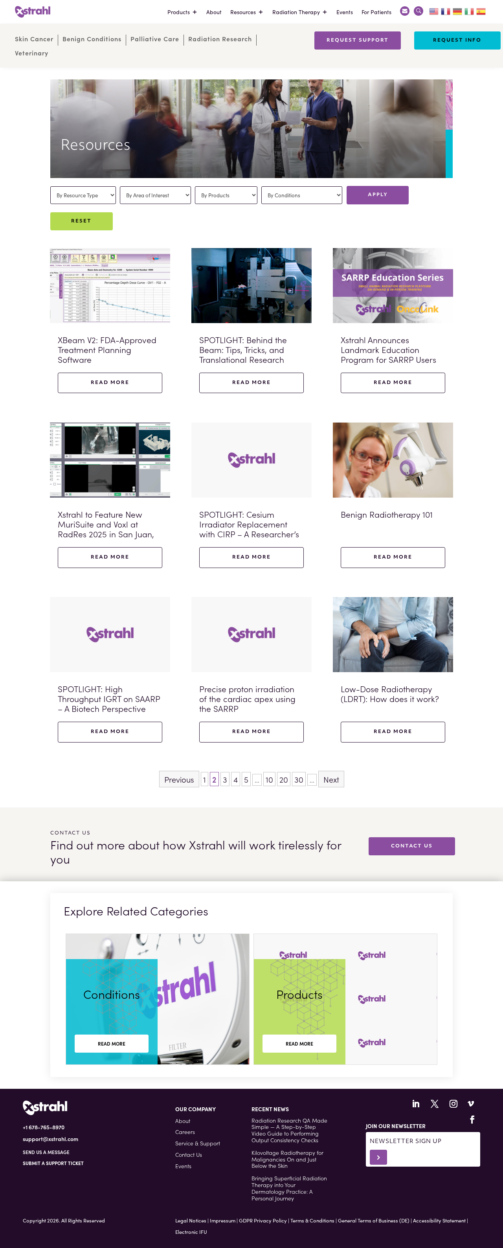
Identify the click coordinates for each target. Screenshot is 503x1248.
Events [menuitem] (344, 12)
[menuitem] (404, 12)
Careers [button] (185, 1132)
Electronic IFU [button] (191, 1231)
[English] (434, 10)
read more (110, 382)
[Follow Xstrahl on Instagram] (453, 1104)
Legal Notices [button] (190, 1220)
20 (283, 779)
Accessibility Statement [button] (439, 1220)
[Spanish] (481, 10)
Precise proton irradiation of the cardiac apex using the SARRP (247, 698)
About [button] (182, 1121)
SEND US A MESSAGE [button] (46, 1152)
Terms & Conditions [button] (312, 1220)
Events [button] (183, 1166)
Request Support (358, 40)
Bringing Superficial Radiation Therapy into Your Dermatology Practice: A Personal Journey (289, 1188)
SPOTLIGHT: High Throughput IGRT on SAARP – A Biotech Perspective (109, 698)
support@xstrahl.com (50, 1139)
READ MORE (111, 1043)
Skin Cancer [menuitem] (34, 39)
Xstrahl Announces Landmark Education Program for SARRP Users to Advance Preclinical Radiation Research (388, 359)
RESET (81, 221)
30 (298, 779)
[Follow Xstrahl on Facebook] (472, 1119)
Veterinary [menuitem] (31, 53)
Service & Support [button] (197, 1143)
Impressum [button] (222, 1220)
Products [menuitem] (178, 12)
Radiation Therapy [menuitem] (296, 12)
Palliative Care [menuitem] (154, 39)
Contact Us (412, 846)
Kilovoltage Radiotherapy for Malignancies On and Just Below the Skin (287, 1159)
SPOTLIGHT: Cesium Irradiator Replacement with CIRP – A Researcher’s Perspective (249, 529)
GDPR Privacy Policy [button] (263, 1220)
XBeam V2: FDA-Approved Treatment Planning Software (107, 349)
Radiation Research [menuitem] (220, 39)
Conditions (111, 993)
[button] (53, 1163)
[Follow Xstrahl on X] (434, 1104)
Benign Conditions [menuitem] (91, 39)
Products (299, 993)
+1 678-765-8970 (43, 1127)
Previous (179, 779)
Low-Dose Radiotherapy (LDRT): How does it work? (390, 693)
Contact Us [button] (188, 1154)
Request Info (457, 40)
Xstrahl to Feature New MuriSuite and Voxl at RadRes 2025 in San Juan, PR (106, 529)
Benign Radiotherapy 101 (387, 514)
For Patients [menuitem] (376, 12)
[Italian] (469, 10)
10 (269, 779)
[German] (458, 10)
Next (331, 779)
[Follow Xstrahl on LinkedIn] (416, 1104)
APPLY (378, 195)
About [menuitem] (214, 12)
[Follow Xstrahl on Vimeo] (470, 1103)
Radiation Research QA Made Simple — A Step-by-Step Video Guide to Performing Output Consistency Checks (289, 1130)
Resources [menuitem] (243, 12)
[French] (446, 10)
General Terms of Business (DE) (373, 1220)
